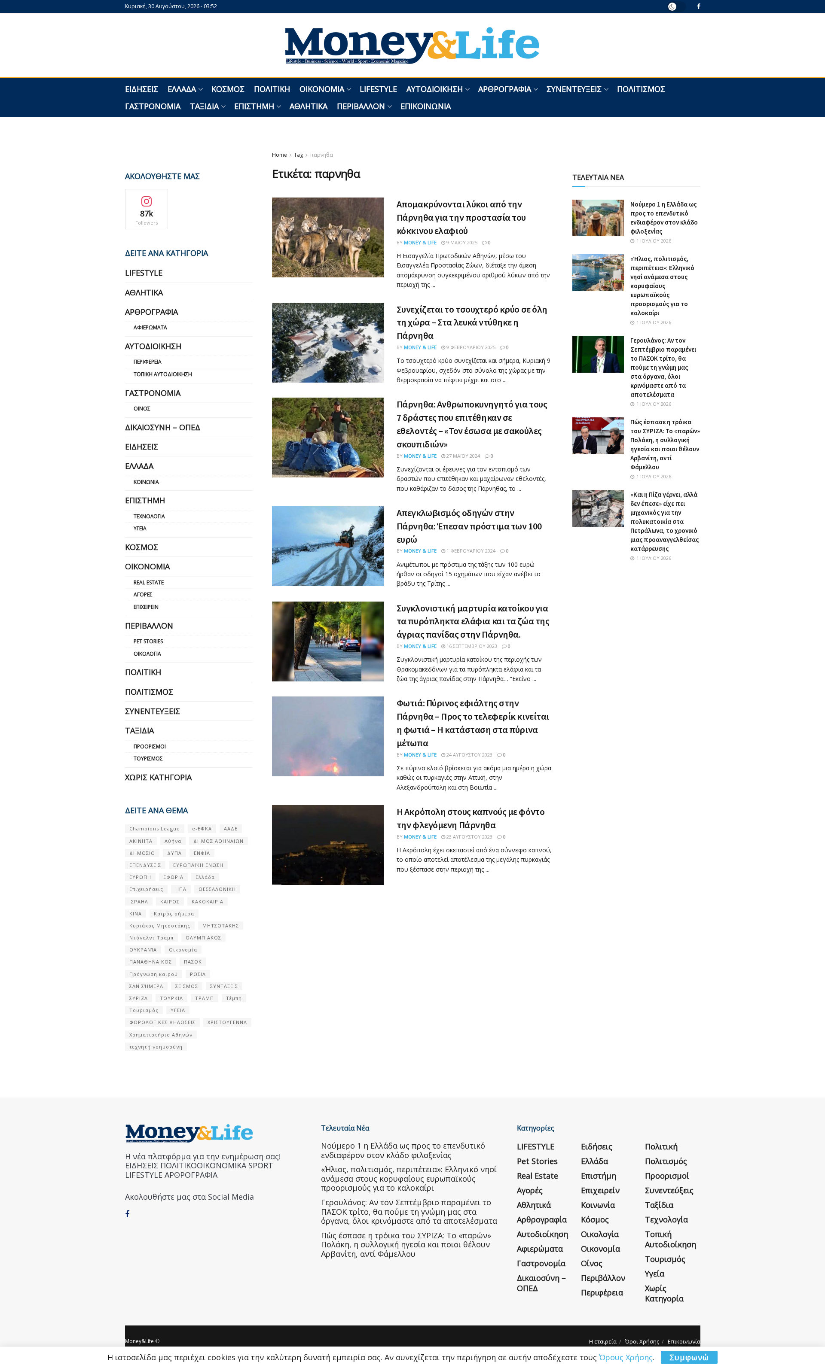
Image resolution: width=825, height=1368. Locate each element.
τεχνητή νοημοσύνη (156, 1046)
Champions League (154, 828)
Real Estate (149, 582)
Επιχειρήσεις (146, 889)
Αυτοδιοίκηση (434, 89)
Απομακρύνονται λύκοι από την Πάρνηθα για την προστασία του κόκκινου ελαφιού (461, 217)
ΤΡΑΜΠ (204, 998)
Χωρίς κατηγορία (158, 777)
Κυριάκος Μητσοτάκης (159, 925)
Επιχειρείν (146, 607)
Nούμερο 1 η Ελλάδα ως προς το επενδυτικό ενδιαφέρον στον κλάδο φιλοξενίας (403, 1150)
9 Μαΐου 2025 (461, 242)
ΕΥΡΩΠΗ (140, 877)
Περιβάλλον (361, 106)
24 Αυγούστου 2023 (468, 754)
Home (279, 154)
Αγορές (143, 594)
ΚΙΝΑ (135, 913)
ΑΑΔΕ (231, 828)
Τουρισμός (148, 758)
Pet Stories (148, 641)
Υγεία (140, 528)
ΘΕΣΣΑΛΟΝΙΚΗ (217, 889)
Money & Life (420, 242)
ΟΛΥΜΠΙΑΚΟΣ (203, 937)
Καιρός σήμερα (174, 913)
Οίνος (142, 408)
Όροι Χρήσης (642, 1341)
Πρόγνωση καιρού (153, 974)
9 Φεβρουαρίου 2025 (470, 347)
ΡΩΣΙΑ (198, 974)
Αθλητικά (308, 106)
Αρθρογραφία (504, 89)
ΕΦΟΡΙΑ (173, 877)
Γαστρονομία (152, 106)
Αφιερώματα (150, 327)
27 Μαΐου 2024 (462, 456)
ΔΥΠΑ (174, 853)
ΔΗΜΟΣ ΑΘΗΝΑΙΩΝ (218, 841)
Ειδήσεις (141, 89)
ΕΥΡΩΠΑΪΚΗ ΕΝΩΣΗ (198, 865)
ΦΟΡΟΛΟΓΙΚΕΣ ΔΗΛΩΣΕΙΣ (162, 1022)
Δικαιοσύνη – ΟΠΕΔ (162, 427)
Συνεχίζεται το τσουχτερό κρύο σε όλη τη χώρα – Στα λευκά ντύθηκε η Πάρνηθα (472, 322)
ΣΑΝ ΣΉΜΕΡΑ (146, 986)
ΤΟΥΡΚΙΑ (171, 998)
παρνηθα (321, 154)
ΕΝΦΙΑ (202, 853)
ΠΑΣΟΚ (193, 961)
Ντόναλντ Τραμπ (151, 937)
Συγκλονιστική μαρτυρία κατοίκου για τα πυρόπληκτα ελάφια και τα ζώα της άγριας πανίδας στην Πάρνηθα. (473, 621)
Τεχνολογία (149, 516)
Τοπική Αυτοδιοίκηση (163, 374)
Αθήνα (173, 841)
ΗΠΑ (180, 889)
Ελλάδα (182, 89)
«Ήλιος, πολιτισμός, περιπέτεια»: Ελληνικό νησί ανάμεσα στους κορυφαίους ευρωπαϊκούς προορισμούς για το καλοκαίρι (662, 286)
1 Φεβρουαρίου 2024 (470, 550)
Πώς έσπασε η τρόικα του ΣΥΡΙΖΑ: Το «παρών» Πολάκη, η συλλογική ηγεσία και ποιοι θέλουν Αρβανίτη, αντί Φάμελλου (406, 1244)
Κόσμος (227, 89)
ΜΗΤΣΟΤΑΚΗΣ (220, 925)
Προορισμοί (150, 746)
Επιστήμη (254, 106)
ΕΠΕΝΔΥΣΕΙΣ (145, 865)
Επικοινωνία (425, 106)
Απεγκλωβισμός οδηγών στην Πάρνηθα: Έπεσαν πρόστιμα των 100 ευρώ (469, 526)
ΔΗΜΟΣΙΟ (142, 853)
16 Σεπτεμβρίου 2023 (471, 646)
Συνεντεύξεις (574, 89)
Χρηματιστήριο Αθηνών (160, 1034)
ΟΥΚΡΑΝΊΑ (143, 949)
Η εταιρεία (603, 1341)
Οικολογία (147, 653)
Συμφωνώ (689, 1357)
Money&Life (139, 1341)
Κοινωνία (146, 482)
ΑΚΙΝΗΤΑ (141, 841)
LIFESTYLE (378, 89)
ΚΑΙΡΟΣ (170, 901)
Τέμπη (234, 998)
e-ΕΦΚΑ (202, 828)
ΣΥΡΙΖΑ (138, 998)
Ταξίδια (204, 106)
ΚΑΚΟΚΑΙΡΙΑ (207, 901)
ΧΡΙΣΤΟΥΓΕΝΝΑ (227, 1022)
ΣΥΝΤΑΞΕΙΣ (224, 986)
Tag (298, 154)
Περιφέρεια (148, 361)
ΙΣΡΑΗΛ (138, 901)
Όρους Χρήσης (626, 1357)
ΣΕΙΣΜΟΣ (186, 986)
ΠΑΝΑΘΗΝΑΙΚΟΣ (150, 961)
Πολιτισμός (641, 89)
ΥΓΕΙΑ (178, 1010)
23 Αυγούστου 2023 (468, 836)
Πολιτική (272, 89)
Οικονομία (321, 89)
